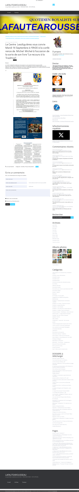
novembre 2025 (55, 240)
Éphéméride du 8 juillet (66, 194)
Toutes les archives (56, 242)
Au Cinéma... (55, 283)
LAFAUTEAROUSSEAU (15, 4)
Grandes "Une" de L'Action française (60, 315)
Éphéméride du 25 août (66, 150)
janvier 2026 (55, 236)
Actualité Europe (56, 277)
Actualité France (55, 278)
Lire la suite (61, 55)
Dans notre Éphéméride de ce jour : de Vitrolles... (63, 200)
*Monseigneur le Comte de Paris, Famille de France (61, 273)
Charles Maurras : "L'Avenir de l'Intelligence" (62, 462)
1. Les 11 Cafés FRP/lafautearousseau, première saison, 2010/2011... (62, 454)
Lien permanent (10, 166)
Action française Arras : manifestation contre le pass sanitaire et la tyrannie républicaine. (22, 38)
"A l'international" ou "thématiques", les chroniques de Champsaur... (62, 435)
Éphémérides (55, 299)
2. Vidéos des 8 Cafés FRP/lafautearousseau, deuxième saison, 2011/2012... (62, 452)
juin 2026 (54, 228)
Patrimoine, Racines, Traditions (59, 333)
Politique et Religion (56, 339)
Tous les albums (55, 264)
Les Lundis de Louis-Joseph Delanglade (60, 327)
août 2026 (54, 225)
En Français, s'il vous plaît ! (58, 295)
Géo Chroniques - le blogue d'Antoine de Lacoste (63, 121)
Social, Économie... (56, 347)
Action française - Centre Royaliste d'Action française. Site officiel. (62, 116)
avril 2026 (54, 231)
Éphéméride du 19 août (66, 176)
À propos (17, 12)
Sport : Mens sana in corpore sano (59, 349)
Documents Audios (56, 287)
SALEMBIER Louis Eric (57, 169)
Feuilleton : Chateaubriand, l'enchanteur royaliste (61, 301)
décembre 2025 (55, 238)
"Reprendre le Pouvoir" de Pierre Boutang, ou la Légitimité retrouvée (62, 438)
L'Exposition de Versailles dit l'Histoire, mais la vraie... (62, 460)
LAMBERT (54, 187)
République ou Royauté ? (57, 340)
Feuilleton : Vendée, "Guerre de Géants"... (61, 310)
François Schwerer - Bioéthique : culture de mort (62, 312)
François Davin (55, 176)
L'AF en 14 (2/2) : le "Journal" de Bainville (61, 325)
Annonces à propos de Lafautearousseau (61, 282)
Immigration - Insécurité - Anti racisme (60, 320)
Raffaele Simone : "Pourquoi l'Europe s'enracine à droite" (62, 464)
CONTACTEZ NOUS (56, 59)
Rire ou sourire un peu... (57, 345)
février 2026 (55, 235)
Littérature (54, 330)
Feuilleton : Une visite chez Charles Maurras (61, 308)
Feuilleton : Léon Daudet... (58, 306)
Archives (16, 482)
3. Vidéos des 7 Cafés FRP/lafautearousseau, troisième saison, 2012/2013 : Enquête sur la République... (62, 448)
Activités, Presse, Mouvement (27, 166)
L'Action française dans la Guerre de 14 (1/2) (61, 323)
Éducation (54, 294)
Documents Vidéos (56, 290)
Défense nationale (56, 285)
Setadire (54, 156)
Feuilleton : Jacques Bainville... (58, 305)
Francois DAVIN (55, 150)
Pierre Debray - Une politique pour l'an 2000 (62, 337)
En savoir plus (54, 491)
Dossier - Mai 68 (56, 292)
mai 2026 (54, 230)
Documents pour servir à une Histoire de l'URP (62, 288)
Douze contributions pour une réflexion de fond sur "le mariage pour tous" (62, 441)
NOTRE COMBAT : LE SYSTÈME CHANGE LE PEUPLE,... (62, 188)
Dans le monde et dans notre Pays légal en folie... (62, 157)
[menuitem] (9, 12)
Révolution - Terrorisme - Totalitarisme (61, 342)
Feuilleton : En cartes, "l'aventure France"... (61, 303)
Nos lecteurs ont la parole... (58, 332)
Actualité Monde (56, 280)
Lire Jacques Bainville (57, 328)
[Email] (54, 5)
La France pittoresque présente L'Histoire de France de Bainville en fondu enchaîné (62, 457)
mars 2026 (54, 233)
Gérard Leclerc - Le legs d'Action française (61, 313)
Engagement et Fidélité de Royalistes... (60, 297)
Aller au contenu (4, 2)
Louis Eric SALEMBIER (57, 163)
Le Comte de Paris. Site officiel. (59, 118)
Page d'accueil (43, 36)
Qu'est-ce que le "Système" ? (58, 433)
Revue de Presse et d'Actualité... (59, 344)
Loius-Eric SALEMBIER (57, 206)
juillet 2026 (54, 226)
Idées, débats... (55, 318)
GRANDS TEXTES (56, 317)
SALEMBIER (54, 182)
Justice (53, 322)
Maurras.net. (55, 119)
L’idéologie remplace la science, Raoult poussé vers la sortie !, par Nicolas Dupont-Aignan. (22, 36)
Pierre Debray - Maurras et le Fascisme (60, 335)
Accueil (9, 12)
